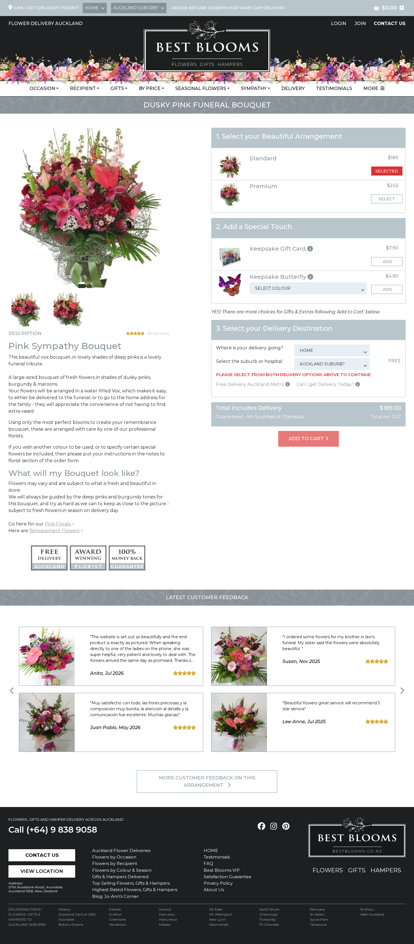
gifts (357, 870)
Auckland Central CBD (77, 914)
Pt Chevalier (269, 924)
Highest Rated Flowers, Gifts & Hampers (134, 889)
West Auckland (372, 914)
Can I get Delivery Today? (326, 384)
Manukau (167, 914)
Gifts (117, 88)
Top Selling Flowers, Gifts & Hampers (131, 883)
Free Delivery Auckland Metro (250, 384)
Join (360, 23)
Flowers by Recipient (114, 863)
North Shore (269, 909)
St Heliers (317, 914)
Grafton (115, 914)
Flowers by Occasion (114, 857)
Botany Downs (71, 924)
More (371, 88)
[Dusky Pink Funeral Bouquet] (25, 309)
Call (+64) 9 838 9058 (52, 829)
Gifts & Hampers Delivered (120, 876)
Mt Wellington (220, 914)
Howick (165, 909)
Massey (165, 924)
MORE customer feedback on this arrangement (207, 781)
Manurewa (168, 919)
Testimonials (334, 88)
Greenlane (117, 919)
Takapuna (318, 924)
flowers (328, 870)
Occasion (42, 88)
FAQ (208, 863)
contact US (390, 23)
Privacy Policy (218, 883)
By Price (150, 88)
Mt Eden (216, 909)
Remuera (317, 909)
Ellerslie (115, 909)
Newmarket (219, 924)
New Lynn (217, 919)
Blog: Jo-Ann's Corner (115, 896)
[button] (308, 248)
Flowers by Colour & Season (122, 870)
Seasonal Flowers (200, 88)
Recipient (83, 88)
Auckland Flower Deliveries (121, 850)
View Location (42, 871)
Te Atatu (367, 909)
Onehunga (268, 914)
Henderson (117, 924)
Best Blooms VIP (222, 870)
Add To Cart (307, 438)
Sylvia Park (319, 919)
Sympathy (254, 88)
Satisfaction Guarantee (227, 876)
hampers (386, 870)
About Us (214, 889)
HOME (211, 850)
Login (338, 23)
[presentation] (12, 690)
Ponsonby (267, 919)
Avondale (66, 919)
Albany (64, 909)
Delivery (293, 88)
